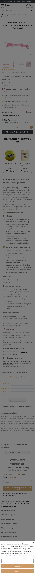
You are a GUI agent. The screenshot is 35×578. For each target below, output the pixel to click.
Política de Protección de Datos (17, 556)
